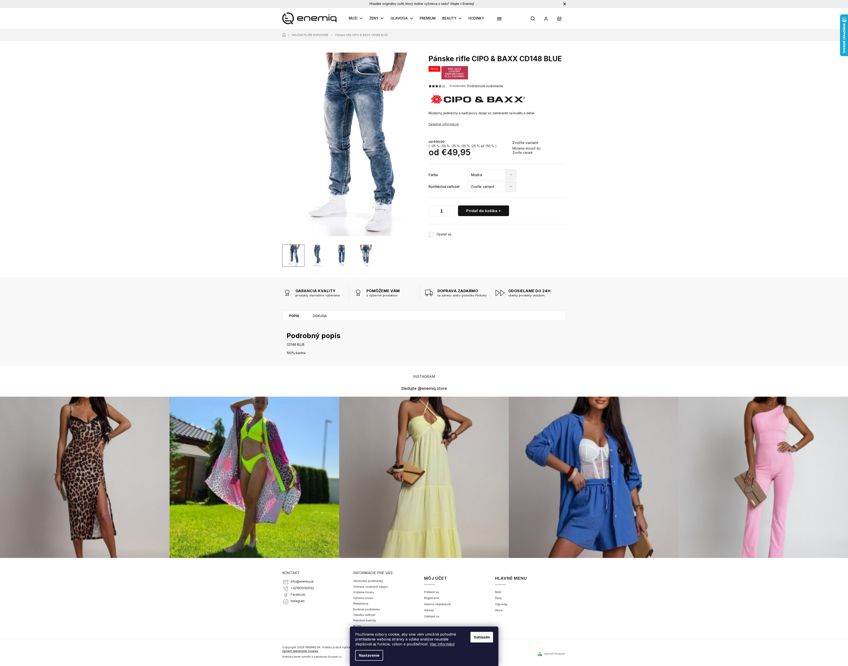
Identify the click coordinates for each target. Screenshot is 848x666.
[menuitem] (355, 18)
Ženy (498, 598)
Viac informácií (442, 644)
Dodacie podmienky (366, 609)
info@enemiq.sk (302, 581)
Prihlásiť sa (431, 592)
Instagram (298, 601)
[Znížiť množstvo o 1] (433, 211)
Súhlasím (482, 637)
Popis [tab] (294, 316)
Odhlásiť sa (431, 616)
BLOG (357, 626)
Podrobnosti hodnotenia (485, 86)
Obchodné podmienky (368, 581)
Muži (498, 592)
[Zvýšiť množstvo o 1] (450, 211)
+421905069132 (302, 588)
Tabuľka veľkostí (364, 615)
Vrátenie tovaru (363, 592)
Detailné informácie (444, 124)
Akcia (498, 610)
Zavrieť (480, 232)
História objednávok (437, 604)
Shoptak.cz (334, 656)
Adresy (429, 610)
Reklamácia (360, 603)
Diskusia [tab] (320, 316)
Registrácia (431, 598)
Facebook (298, 594)
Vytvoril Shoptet (554, 653)
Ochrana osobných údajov (370, 586)
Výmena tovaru (363, 598)
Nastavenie (369, 655)
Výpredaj (501, 604)
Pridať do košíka (481, 211)
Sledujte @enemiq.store (424, 388)
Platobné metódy (364, 620)
